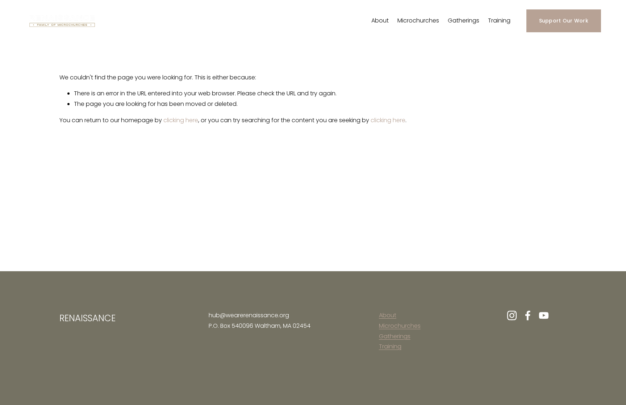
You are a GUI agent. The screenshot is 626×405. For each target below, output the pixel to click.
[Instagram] (512, 315)
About (380, 20)
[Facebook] (528, 315)
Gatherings (463, 20)
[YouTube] (544, 315)
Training (499, 20)
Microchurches (418, 20)
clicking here (180, 120)
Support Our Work (563, 20)
